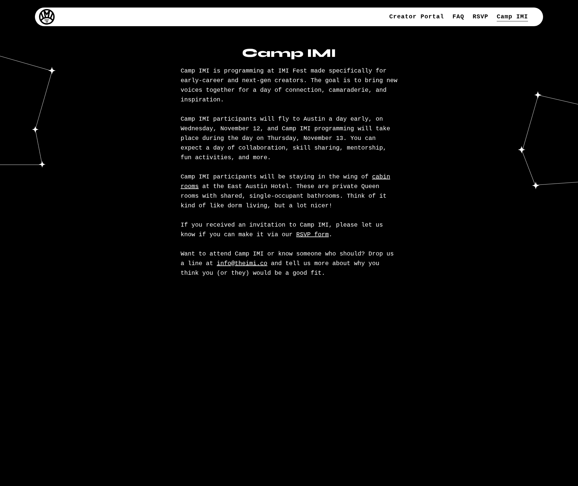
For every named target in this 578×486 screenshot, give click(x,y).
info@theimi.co (242, 263)
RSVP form (312, 234)
